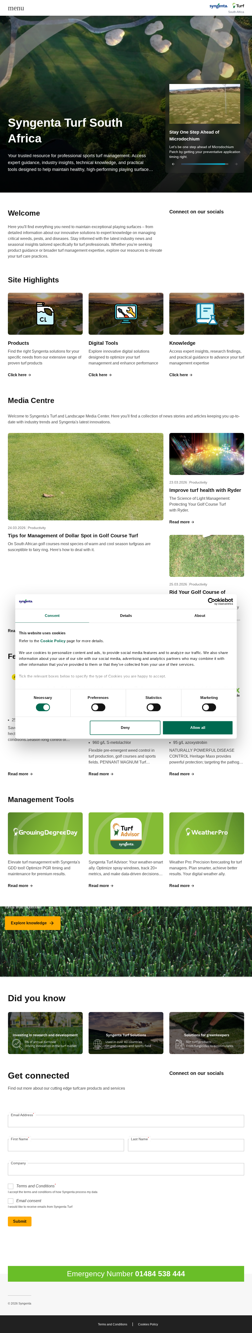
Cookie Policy (53, 641)
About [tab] (199, 615)
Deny (125, 728)
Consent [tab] (52, 615)
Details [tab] (126, 615)
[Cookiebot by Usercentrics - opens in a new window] (211, 601)
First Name (20, 1139)
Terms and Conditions (36, 1185)
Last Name (140, 1139)
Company (18, 1163)
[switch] (98, 707)
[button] (204, 126)
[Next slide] (236, 164)
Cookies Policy (148, 1324)
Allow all (197, 728)
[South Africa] (226, 6)
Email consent (28, 1201)
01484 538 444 (160, 1274)
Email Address (22, 1114)
